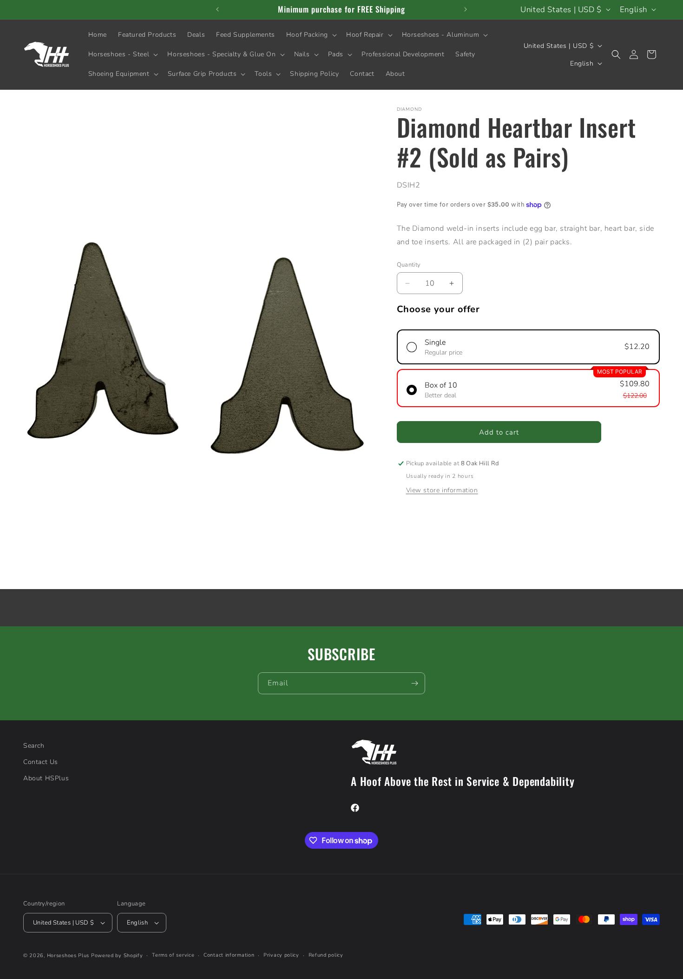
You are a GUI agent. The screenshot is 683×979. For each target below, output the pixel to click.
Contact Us (40, 762)
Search (34, 745)
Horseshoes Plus (68, 955)
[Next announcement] (465, 9)
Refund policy (326, 955)
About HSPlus (46, 778)
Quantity (409, 265)
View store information (442, 490)
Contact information (229, 955)
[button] (311, 35)
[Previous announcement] (217, 9)
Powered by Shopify (117, 955)
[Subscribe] (414, 683)
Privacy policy (281, 955)
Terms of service (173, 955)
